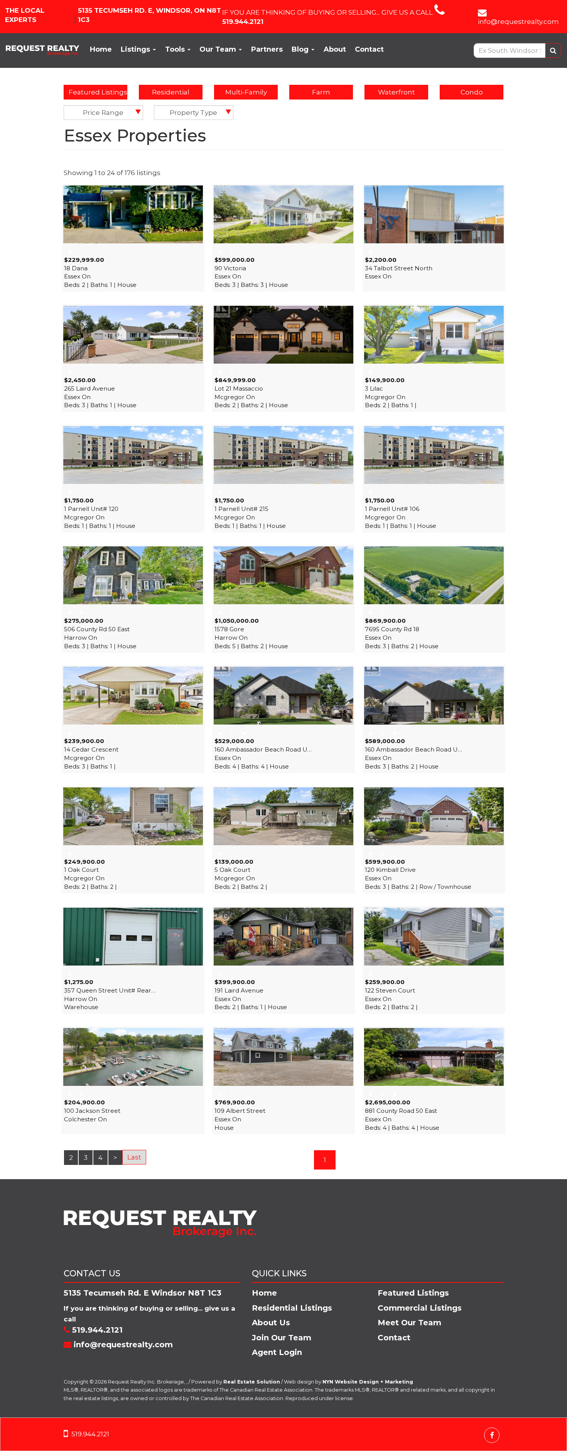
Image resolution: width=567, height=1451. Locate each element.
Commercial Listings (420, 1308)
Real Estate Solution (251, 1382)
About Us (271, 1322)
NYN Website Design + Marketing (367, 1382)
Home (101, 49)
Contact (369, 49)
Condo (472, 92)
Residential (170, 92)
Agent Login (277, 1352)
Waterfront (396, 92)
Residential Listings (292, 1308)
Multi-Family (246, 92)
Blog (301, 49)
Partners (267, 49)
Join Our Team (281, 1337)
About (335, 49)
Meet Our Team (409, 1322)
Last (134, 1157)
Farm (321, 92)
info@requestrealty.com (518, 21)
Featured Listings (98, 92)
